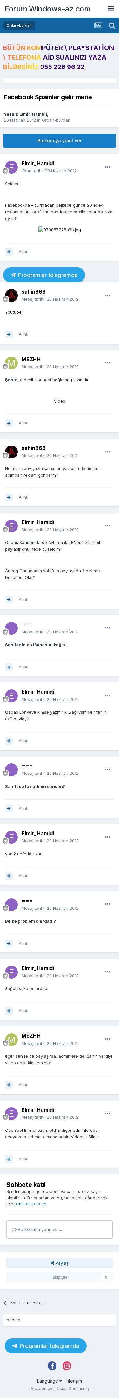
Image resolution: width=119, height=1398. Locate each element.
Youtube (13, 312)
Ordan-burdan (56, 120)
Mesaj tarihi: (50, 299)
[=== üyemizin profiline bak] (11, 628)
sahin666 (34, 292)
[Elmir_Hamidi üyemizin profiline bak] (11, 167)
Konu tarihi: (49, 170)
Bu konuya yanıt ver (59, 140)
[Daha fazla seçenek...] (107, 167)
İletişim (75, 1381)
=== (27, 624)
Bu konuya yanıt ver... (39, 1229)
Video (59, 400)
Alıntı (23, 251)
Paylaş (61, 1263)
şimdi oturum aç (30, 1203)
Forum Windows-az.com (47, 8)
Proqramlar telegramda (47, 275)
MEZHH (31, 359)
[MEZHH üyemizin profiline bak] (11, 363)
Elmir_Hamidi (33, 114)
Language (48, 1381)
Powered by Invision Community (60, 1388)
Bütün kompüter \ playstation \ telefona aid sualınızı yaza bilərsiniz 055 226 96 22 (58, 57)
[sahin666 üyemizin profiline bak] (11, 295)
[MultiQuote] (9, 252)
